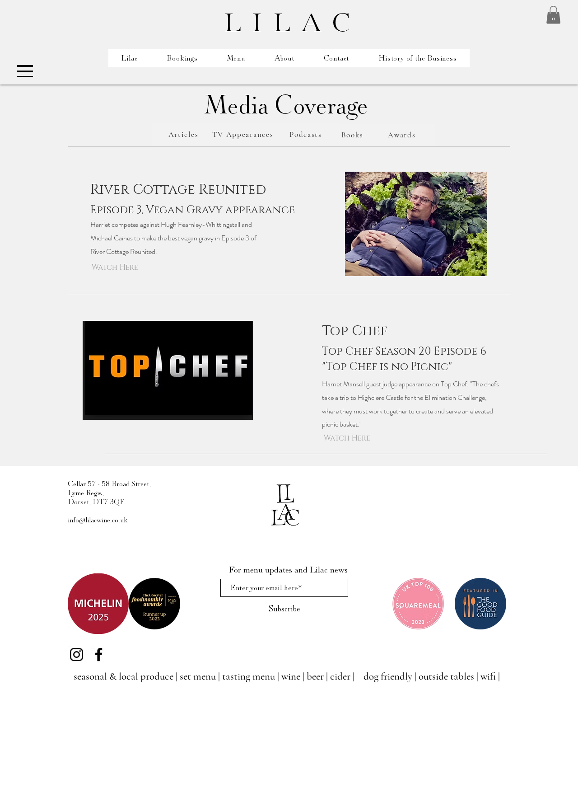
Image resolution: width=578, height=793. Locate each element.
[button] (553, 14)
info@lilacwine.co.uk (98, 520)
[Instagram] (76, 654)
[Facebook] (98, 654)
